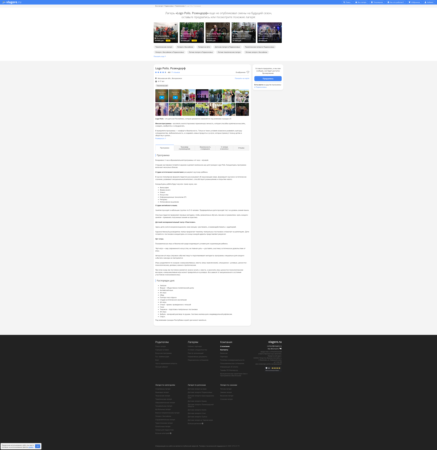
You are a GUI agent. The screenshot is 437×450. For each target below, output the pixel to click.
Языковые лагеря (162, 392)
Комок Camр (186, 34)
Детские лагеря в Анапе (197, 410)
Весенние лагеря (226, 396)
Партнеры (224, 357)
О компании (225, 346)
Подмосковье (169, 6)
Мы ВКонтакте (273, 349)
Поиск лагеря (160, 346)
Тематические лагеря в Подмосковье (259, 47)
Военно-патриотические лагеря (167, 413)
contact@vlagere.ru (274, 346)
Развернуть (159, 138)
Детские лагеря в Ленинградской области (200, 405)
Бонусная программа (163, 353)
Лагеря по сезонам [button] (228, 385)
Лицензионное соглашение (198, 360)
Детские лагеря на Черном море (200, 420)
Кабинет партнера (195, 346)
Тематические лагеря (163, 47)
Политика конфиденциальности (232, 360)
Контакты (224, 350)
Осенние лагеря (226, 399)
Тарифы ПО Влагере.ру (229, 370)
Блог (157, 360)
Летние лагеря (225, 389)
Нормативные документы (197, 357)
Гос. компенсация (162, 357)
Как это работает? (396, 2)
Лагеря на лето (204, 47)
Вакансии (223, 353)
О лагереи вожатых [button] (224, 148)
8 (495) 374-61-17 (232, 446)
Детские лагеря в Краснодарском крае (201, 397)
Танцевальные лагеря (163, 406)
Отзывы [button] (241, 148)
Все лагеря (362, 2)
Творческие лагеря (162, 396)
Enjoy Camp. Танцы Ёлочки (269, 34)
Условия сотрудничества (197, 350)
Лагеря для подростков (164, 430)
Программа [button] (164, 148)
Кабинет (430, 2)
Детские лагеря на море (197, 389)
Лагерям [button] (193, 342)
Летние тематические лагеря (229, 52)
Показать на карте (242, 78)
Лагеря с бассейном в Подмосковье (169, 52)
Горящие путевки (162, 350)
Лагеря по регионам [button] (197, 385)
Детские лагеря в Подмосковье (227, 47)
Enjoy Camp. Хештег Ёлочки (218, 34)
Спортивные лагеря (162, 389)
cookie (30, 447)
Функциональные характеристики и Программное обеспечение (233, 375)
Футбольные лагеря (163, 409)
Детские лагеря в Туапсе (197, 417)
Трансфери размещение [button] (184, 148)
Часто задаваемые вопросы (166, 363)
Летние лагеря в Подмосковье (201, 52)
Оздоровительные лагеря (165, 420)
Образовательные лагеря (165, 402)
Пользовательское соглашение (232, 363)
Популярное (378, 2)
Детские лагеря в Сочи (197, 413)
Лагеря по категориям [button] (165, 385)
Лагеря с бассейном (185, 47)
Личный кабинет (161, 367)
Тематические (180, 6)
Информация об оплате (229, 367)
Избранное (415, 2)
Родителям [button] (162, 342)
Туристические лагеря (164, 423)
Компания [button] (226, 342)
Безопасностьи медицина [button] (205, 148)
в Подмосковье (260, 87)
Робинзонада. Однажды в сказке (243, 32)
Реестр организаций (195, 353)
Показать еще (159, 56)
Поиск (348, 2)
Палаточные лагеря (162, 426)
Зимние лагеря (226, 392)
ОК (38, 446)
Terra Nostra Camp (162, 36)
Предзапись (268, 78)
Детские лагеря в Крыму (197, 401)
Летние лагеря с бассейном (256, 52)
